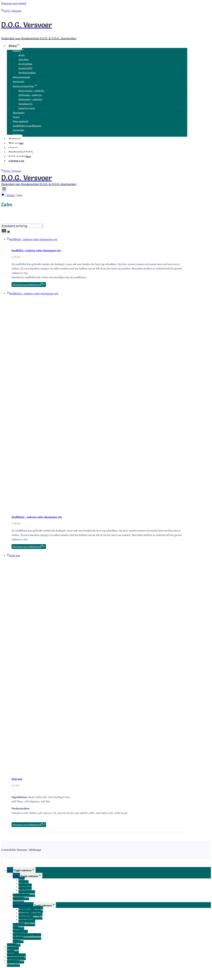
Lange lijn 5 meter (26, 108)
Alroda (21, 55)
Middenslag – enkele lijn (30, 95)
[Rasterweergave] (4, 231)
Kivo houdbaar (25, 63)
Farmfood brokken (27, 72)
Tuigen (16, 117)
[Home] (3, 195)
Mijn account (16, 143)
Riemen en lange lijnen (23, 905)
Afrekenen (15, 139)
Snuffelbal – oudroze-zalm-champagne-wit (36, 250)
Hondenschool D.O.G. (21, 152)
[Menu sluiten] (1, 862)
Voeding (16, 876)
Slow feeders (18, 112)
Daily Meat (23, 59)
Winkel (10, 870)
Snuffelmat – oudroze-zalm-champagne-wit (37, 517)
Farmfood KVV (25, 68)
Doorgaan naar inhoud (13, 3)
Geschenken (18, 130)
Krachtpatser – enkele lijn (30, 99)
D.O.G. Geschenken (20, 156)
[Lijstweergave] (8, 232)
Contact (13, 148)
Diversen (17, 134)
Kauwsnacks (18, 81)
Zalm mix (17, 779)
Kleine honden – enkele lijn (31, 90)
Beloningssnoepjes (21, 77)
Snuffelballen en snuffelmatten (27, 125)
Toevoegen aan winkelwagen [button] (26, 284)
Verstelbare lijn (25, 103)
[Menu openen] (4, 189)
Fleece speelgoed (20, 121)
